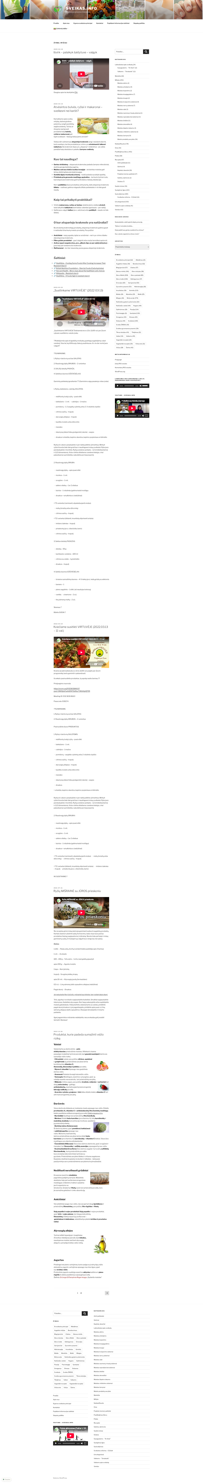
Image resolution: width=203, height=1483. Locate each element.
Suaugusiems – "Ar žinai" (125, 68)
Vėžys (119, 347)
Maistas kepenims (123, 90)
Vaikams (130, 336)
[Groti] (118, 386)
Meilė (141, 294)
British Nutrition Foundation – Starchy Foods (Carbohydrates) (80, 268)
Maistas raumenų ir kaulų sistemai (129, 113)
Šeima (129, 347)
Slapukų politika (139, 23)
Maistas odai (121, 109)
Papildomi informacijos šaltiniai (118, 23)
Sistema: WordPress (60, 1478)
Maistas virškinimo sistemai (126, 132)
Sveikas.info (81, 8)
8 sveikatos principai (124, 260)
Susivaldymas (119, 194)
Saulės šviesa (119, 186)
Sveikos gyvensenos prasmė (127, 328)
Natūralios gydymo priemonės (127, 302)
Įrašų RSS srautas (121, 363)
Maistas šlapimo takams (125, 128)
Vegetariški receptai (124, 344)
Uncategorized (120, 202)
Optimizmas (121, 309)
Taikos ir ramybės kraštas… (124, 226)
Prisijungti (118, 360)
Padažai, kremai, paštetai (125, 174)
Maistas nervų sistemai (125, 105)
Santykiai (135, 313)
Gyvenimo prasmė (124, 286)
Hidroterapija (140, 286)
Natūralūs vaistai (123, 306)
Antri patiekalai (122, 163)
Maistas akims (122, 83)
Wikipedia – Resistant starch (67, 273)
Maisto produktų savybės (125, 139)
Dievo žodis (122, 279)
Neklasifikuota (120, 144)
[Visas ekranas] (146, 416)
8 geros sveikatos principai (82, 23)
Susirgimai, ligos (120, 190)
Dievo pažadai (137, 275)
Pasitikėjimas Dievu (121, 152)
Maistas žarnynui (123, 135)
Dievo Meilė (122, 275)
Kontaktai (99, 23)
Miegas (120, 298)
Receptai (118, 160)
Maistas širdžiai (122, 120)
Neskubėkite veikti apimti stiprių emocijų (128, 222)
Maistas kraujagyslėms (125, 94)
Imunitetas (121, 290)
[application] (132, 386)
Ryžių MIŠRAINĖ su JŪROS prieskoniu (77, 891)
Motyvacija (132, 298)
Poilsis (117, 156)
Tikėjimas (136, 332)
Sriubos (120, 181)
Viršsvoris (140, 344)
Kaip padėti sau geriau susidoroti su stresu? (129, 230)
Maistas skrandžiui (123, 124)
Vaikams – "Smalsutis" (125, 71)
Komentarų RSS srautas (123, 367)
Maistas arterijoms (123, 87)
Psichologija (121, 313)
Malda (119, 294)
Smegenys (121, 317)
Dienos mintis (122, 271)
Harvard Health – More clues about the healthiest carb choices (80, 271)
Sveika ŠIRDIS (122, 325)
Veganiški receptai (124, 340)
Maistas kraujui (122, 98)
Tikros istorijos (122, 332)
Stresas (133, 317)
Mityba (117, 80)
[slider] (145, 385)
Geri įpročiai (133, 283)
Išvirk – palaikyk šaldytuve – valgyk (75, 52)
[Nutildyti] (141, 386)
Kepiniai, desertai (123, 170)
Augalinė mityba (123, 264)
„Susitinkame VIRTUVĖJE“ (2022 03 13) (78, 290)
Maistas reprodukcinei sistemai (128, 117)
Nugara (137, 306)
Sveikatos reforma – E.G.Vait (126, 197)
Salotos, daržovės (123, 178)
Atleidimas (140, 260)
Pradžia (56, 23)
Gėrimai (120, 166)
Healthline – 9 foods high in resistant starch (73, 276)
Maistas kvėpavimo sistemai (127, 102)
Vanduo (117, 209)
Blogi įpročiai (122, 267)
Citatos (134, 267)
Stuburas (120, 321)
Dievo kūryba (138, 271)
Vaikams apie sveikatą (122, 206)
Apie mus (66, 23)
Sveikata (133, 321)
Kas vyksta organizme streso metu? (127, 234)
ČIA (76, 92)
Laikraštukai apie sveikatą (124, 64)
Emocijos (120, 283)
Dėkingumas (136, 279)
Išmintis (133, 290)
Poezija (134, 309)
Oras (116, 148)
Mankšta (118, 76)
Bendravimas (139, 264)
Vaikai (119, 336)
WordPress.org (120, 371)
